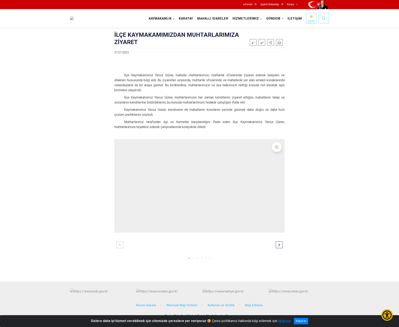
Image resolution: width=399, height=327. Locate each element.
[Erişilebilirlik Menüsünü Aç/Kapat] (387, 315)
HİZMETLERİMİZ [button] (246, 18)
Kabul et (301, 321)
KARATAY (186, 18)
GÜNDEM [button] (273, 18)
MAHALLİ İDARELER (212, 18)
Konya (290, 4)
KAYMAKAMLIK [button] (160, 18)
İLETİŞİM (295, 18)
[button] (270, 42)
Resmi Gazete (146, 305)
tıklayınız (284, 321)
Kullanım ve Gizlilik (221, 305)
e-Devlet (247, 4)
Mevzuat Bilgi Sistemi (181, 305)
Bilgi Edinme (254, 305)
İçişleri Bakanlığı (269, 4)
